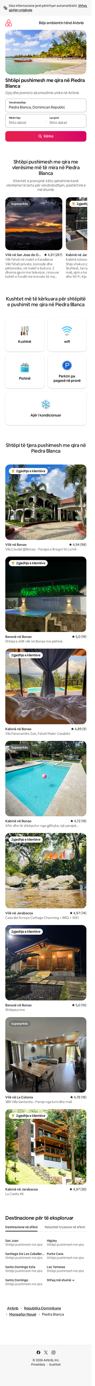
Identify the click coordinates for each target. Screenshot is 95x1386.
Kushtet (55, 1364)
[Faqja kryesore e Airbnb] (8, 23)
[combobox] (46, 107)
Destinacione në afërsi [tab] (21, 1227)
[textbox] (25, 122)
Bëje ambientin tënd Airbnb (61, 23)
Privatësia (38, 1364)
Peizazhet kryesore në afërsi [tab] (65, 1227)
